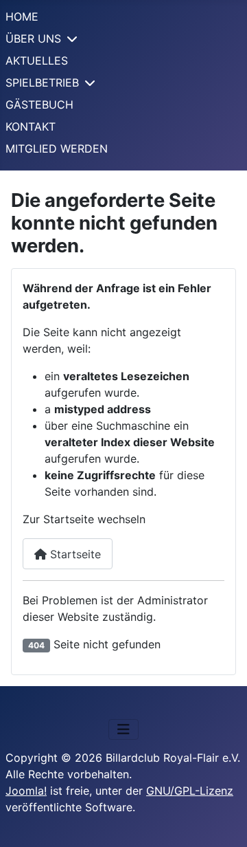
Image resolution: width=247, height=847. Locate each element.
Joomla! (26, 791)
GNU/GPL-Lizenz (189, 791)
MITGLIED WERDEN (56, 148)
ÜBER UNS (33, 38)
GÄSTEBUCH (39, 104)
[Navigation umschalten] (123, 729)
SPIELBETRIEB (42, 82)
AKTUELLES (36, 60)
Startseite (74, 554)
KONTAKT (30, 126)
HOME (21, 16)
